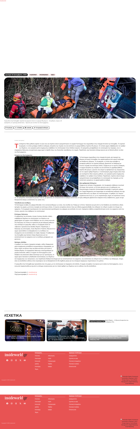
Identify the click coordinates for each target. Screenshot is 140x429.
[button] (9, 127)
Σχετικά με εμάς (73, 358)
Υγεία (49, 358)
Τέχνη (36, 369)
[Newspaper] (25, 360)
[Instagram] (11, 360)
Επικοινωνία (72, 366)
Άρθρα (50, 366)
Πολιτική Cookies (74, 364)
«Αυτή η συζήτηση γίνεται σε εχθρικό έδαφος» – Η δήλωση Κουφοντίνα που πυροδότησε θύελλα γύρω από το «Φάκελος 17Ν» (108, 337)
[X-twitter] (20, 360)
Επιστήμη (37, 366)
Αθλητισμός (51, 355)
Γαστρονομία (51, 361)
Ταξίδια (50, 364)
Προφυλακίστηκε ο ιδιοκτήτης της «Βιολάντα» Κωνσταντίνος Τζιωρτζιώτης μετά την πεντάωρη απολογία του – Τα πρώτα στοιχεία (66, 337)
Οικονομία (38, 358)
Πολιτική (37, 355)
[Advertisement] (70, 293)
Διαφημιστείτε (73, 355)
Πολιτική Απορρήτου (75, 361)
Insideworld (3, 0)
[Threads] (16, 360)
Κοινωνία (37, 361)
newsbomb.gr (33, 274)
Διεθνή (37, 364)
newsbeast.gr (33, 272)
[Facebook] (7, 360)
